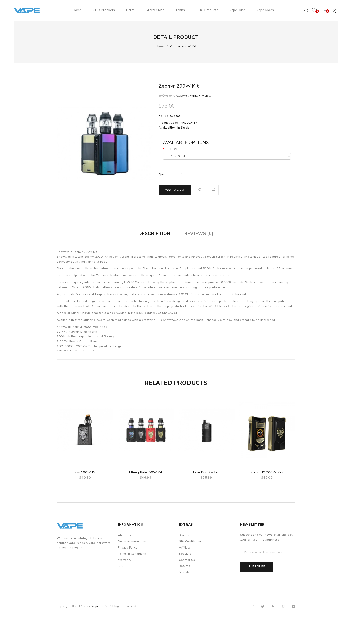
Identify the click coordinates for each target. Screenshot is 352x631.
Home (160, 46)
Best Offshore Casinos (125, 606)
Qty (161, 174)
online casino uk (82, 611)
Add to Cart (175, 190)
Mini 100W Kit (85, 472)
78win (98, 611)
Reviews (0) (199, 234)
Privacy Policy (128, 548)
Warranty (124, 560)
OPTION (171, 149)
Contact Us (187, 560)
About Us (124, 535)
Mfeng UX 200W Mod (267, 472)
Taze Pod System (206, 472)
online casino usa (109, 616)
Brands (184, 535)
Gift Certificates (190, 541)
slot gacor (150, 611)
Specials (185, 554)
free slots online (143, 621)
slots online (123, 621)
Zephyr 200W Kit (183, 46)
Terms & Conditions (132, 554)
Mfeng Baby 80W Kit (145, 472)
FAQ (121, 566)
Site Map (185, 572)
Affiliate (185, 548)
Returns (184, 566)
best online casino (135, 616)
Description (154, 234)
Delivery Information (132, 541)
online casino (151, 606)
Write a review (200, 96)
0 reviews (180, 96)
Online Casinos (166, 621)
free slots (108, 621)
